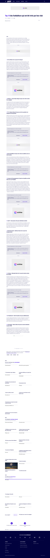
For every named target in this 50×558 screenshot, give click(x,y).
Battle (26, 1)
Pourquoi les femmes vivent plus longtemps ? (24, 440)
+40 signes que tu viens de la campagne (25, 514)
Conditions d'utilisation (23, 543)
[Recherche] (44, 1)
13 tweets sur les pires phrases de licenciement (10, 382)
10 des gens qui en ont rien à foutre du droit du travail (11, 413)
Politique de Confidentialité (23, 545)
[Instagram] (5, 537)
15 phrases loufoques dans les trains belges (11, 460)
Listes (14, 1)
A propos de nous (7, 545)
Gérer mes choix (18, 79)
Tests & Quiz (18, 1)
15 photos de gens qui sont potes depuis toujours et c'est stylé (24, 430)
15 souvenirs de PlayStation (9, 449)
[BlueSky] (25, 537)
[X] (15, 537)
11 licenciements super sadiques (10, 372)
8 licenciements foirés (22, 383)
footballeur (8, 354)
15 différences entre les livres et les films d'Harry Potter (10, 430)
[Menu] (6, 1)
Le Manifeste (6, 550)
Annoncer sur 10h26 (35, 543)
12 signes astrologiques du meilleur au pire (25, 504)
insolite (11, 354)
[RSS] (44, 537)
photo (16, 348)
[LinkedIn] (39, 537)
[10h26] (9, 1)
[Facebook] (10, 537)
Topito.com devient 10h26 (8, 543)
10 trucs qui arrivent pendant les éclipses (10, 470)
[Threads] (20, 537)
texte (17, 354)
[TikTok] (29, 537)
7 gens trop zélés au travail (9, 392)
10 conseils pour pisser (22, 470)
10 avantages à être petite (9, 494)
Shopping (22, 1)
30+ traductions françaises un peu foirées (10, 504)
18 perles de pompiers (22, 461)
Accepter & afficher (24, 79)
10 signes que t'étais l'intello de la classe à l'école (25, 526)
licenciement (14, 354)
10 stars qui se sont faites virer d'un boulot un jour (24, 393)
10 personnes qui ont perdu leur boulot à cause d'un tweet (11, 402)
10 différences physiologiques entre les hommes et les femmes (25, 451)
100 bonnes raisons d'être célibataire (11, 440)
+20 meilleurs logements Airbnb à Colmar (11, 525)
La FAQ (6, 548)
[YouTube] (34, 537)
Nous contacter (7, 552)
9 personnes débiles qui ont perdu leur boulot (25, 373)
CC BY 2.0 (18, 348)
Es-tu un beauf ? (7, 514)
